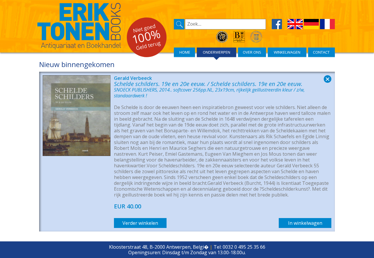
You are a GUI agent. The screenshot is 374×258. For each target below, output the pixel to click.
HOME (184, 52)
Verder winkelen (140, 223)
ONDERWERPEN (216, 52)
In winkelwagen (305, 223)
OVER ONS (252, 52)
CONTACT (321, 52)
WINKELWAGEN (287, 52)
